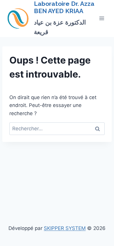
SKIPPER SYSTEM (65, 228)
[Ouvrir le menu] (101, 18)
